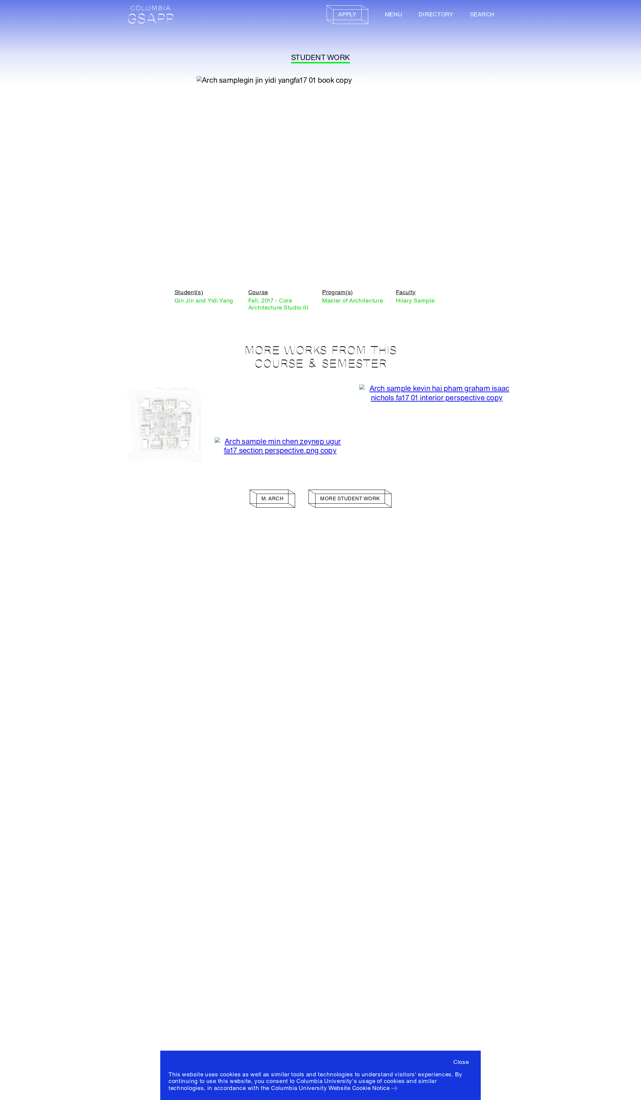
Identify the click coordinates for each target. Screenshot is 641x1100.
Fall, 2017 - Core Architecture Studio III (278, 304)
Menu (393, 14)
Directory (436, 14)
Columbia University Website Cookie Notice (330, 1088)
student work (320, 57)
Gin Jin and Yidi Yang (204, 300)
